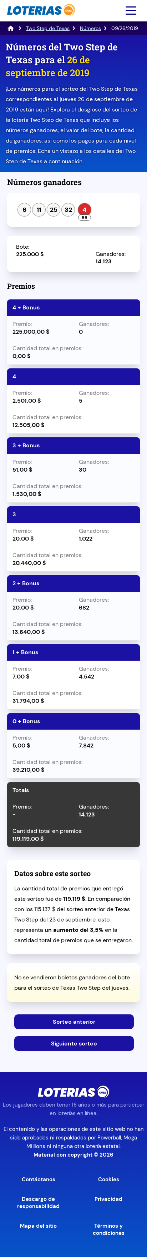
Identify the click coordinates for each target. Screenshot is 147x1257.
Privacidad (108, 1199)
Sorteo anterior (74, 1021)
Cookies (108, 1179)
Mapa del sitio (38, 1225)
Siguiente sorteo (74, 1043)
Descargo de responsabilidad (38, 1203)
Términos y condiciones (109, 1229)
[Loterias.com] (40, 19)
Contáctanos (38, 1179)
